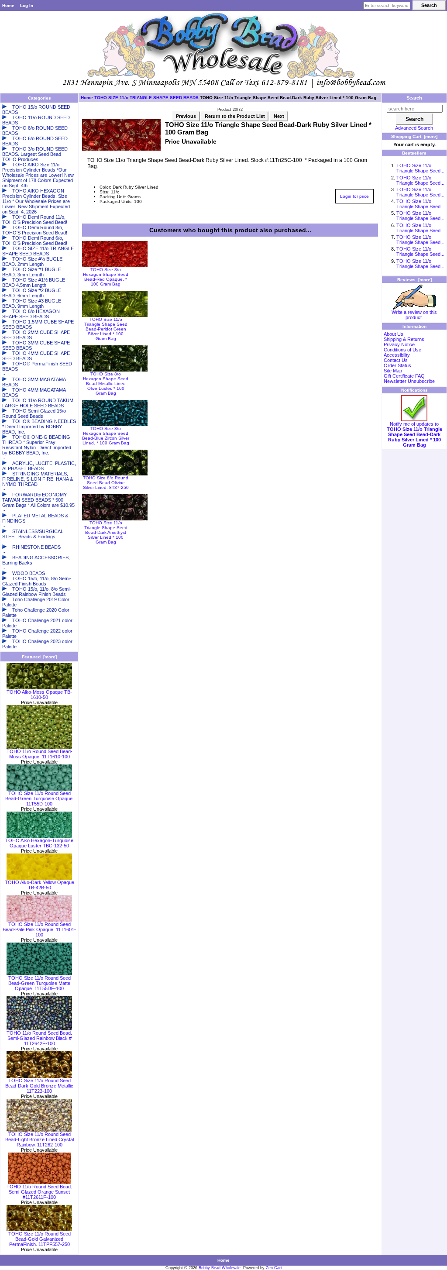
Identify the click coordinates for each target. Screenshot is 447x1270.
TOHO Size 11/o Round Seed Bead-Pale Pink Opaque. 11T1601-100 (39, 929)
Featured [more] (39, 656)
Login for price (354, 196)
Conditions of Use (402, 349)
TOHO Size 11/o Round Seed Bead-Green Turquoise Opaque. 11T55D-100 (39, 798)
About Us (393, 334)
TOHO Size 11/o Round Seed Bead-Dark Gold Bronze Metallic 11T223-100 (39, 1086)
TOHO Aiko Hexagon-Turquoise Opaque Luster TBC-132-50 (39, 843)
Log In (26, 5)
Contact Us (396, 360)
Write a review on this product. (414, 315)
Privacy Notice (399, 344)
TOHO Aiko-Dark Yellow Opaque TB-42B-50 (39, 885)
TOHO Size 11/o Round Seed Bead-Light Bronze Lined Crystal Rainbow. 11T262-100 (39, 1139)
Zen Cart (274, 1268)
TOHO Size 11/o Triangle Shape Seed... (420, 168)
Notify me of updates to (414, 434)
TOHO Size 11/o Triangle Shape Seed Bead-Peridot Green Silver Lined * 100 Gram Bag (105, 329)
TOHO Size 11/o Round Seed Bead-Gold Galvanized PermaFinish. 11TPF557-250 (39, 1239)
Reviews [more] (414, 279)
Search (414, 97)
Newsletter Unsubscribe (409, 381)
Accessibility (397, 355)
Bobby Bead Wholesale (220, 1268)
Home (8, 5)
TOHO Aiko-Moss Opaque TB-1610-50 (39, 694)
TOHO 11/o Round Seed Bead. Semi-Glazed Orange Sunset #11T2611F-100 (39, 1192)
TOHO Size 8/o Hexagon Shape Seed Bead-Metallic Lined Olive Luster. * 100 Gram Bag (105, 384)
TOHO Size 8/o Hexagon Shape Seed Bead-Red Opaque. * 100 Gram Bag (105, 276)
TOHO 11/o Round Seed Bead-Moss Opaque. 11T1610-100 (39, 754)
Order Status (397, 365)
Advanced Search (414, 128)
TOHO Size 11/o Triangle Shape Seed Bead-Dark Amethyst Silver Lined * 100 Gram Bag (105, 532)
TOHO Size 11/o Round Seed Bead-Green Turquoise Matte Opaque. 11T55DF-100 (39, 983)
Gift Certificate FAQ (404, 376)
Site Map (393, 370)
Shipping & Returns (404, 339)
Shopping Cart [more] (414, 136)
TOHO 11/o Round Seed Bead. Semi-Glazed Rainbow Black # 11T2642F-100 (39, 1038)
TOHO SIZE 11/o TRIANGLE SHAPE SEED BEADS (146, 97)
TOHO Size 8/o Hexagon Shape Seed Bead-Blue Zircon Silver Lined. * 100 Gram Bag (105, 435)
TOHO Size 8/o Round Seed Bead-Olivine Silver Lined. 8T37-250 (106, 482)
